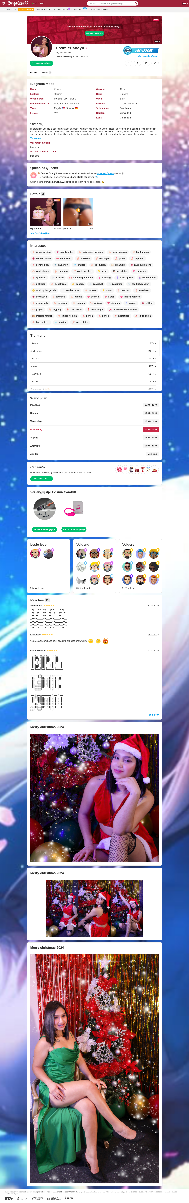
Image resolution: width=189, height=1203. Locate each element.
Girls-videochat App (98, 10)
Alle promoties (61, 10)
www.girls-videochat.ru (41, 1192)
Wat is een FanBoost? (148, 56)
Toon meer (36, 138)
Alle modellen (9, 10)
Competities (77, 10)
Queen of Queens (105, 173)
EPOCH (59, 1192)
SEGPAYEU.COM (71, 1192)
